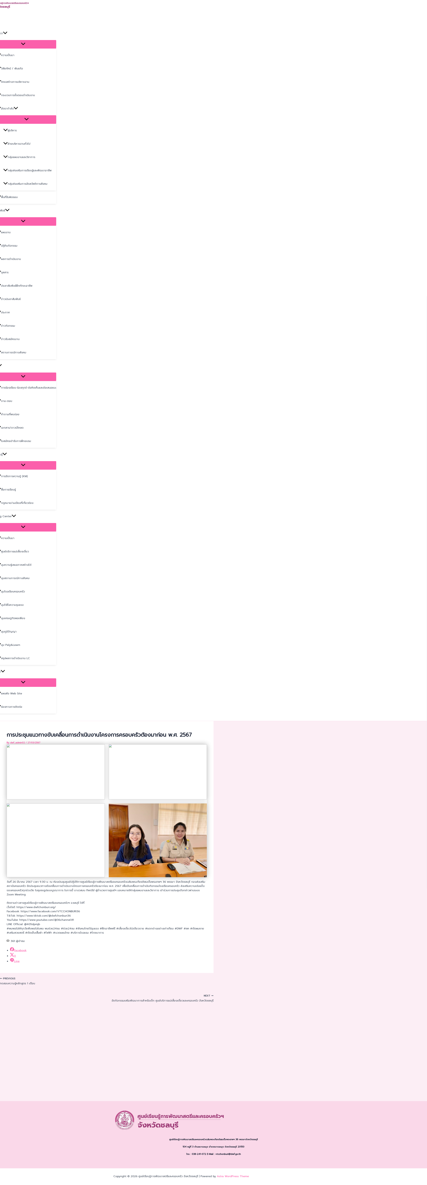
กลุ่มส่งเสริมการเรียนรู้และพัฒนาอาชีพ (30, 170)
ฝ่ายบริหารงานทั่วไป (19, 144)
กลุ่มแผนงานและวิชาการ (21, 157)
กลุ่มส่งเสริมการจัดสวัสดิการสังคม (27, 184)
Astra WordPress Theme (233, 1176)
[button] (5, 33)
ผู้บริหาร (12, 130)
